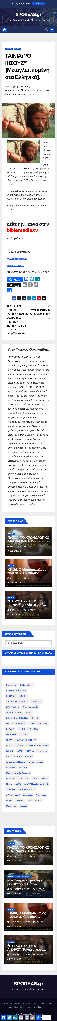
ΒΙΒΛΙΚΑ (17, 49)
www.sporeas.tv (14, 712)
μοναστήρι (11, 806)
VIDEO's (9, 49)
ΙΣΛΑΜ (20, 751)
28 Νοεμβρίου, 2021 (20, 889)
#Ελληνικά (30, 90)
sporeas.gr (36, 701)
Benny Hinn (11, 685)
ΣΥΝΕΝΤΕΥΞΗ (13, 795)
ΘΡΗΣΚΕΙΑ (26, 876)
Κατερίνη (29, 756)
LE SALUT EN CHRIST (16, 696)
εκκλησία (20, 800)
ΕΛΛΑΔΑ (10, 729)
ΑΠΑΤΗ (29, 712)
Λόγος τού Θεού (35, 762)
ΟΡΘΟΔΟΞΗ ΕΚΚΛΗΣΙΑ (17, 778)
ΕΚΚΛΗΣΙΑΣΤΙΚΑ (14, 876)
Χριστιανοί (28, 795)
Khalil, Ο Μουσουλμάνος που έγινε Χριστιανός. (26, 571)
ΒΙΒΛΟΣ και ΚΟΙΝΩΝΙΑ (17, 718)
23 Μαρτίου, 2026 (19, 856)
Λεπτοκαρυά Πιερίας (15, 762)
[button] (46, 29)
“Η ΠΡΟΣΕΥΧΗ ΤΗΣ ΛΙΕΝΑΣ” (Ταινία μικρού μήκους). (25, 605)
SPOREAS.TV (12, 707)
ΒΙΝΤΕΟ (35, 718)
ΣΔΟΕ (18, 784)
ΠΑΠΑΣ (35, 778)
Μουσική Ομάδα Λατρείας (18, 773)
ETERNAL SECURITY (16, 690)
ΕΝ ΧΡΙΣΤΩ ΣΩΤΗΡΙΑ (28, 729)
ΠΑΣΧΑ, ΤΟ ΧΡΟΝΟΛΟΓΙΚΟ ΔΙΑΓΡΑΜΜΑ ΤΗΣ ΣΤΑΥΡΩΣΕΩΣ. (28, 541)
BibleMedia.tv (26, 685)
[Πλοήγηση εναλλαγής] (26, 29)
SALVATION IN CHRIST (17, 701)
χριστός (23, 806)
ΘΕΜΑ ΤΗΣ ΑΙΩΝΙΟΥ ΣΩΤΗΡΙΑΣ (21, 740)
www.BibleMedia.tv (17, 259)
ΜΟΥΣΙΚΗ (11, 767)
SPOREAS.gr (28, 14)
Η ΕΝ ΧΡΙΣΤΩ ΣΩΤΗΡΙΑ (17, 734)
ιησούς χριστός (35, 800)
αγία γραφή (41, 795)
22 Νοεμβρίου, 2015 (20, 922)
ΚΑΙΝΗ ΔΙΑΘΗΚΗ (14, 756)
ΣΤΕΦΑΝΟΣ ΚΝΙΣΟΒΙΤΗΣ (36, 784)
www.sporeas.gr (15, 265)
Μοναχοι (23, 767)
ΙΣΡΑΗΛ (30, 751)
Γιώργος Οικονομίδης (20, 86)
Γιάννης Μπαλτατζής (15, 723)
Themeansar (42, 1007)
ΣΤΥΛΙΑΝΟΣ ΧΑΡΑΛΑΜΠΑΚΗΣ (20, 789)
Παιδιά (9, 784)
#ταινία (31, 94)
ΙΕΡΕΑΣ (9, 751)
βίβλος (9, 800)
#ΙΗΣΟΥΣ (22, 94)
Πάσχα (45, 778)
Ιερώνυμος (42, 751)
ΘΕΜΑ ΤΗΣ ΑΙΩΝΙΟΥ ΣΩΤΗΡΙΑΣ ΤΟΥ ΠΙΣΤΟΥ (27, 745)
